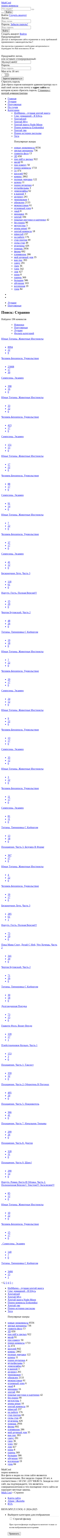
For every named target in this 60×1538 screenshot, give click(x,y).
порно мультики (23, 185)
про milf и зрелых (23, 159)
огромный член (22, 208)
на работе (19, 237)
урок (16, 289)
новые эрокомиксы (24, 147)
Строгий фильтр (22, 1518)
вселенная (19, 286)
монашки (19, 214)
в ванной (19, 193)
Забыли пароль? (19, 24)
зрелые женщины (23, 150)
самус (17, 263)
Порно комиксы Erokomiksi (29, 127)
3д (15, 170)
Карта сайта (14, 1498)
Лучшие (12, 101)
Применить (14, 1534)
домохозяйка (21, 191)
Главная (12, 98)
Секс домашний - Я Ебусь (28, 116)
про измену (20, 165)
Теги (16, 136)
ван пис (18, 260)
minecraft (19, 234)
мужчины (19, 245)
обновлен (19, 202)
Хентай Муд (21, 121)
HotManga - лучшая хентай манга (32, 113)
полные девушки (23, 179)
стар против (20, 240)
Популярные (14, 104)
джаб (17, 211)
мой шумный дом (23, 257)
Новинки (19, 324)
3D (15, 156)
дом (16, 271)
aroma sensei (20, 228)
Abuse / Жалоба (16, 1501)
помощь (18, 248)
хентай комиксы (23, 231)
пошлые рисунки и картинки (30, 219)
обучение (19, 283)
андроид (18, 196)
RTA (10, 1503)
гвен (16, 266)
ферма (17, 251)
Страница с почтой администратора (25, 92)
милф (17, 162)
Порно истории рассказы (27, 133)
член (16, 268)
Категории (13, 110)
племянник (20, 254)
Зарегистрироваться (12, 78)
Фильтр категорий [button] (24, 333)
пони (17, 274)
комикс (18, 176)
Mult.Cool (6, 1492)
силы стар (19, 242)
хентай (18, 216)
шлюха (17, 182)
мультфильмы (21, 188)
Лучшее (18, 330)
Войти (9, 12)
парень (18, 277)
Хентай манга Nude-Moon (28, 124)
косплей (18, 173)
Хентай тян (20, 130)
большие (19, 280)
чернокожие (20, 199)
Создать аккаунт (18, 15)
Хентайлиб (20, 118)
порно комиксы (22, 167)
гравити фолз (21, 153)
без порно (19, 222)
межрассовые (21, 205)
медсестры (20, 225)
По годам (13, 107)
